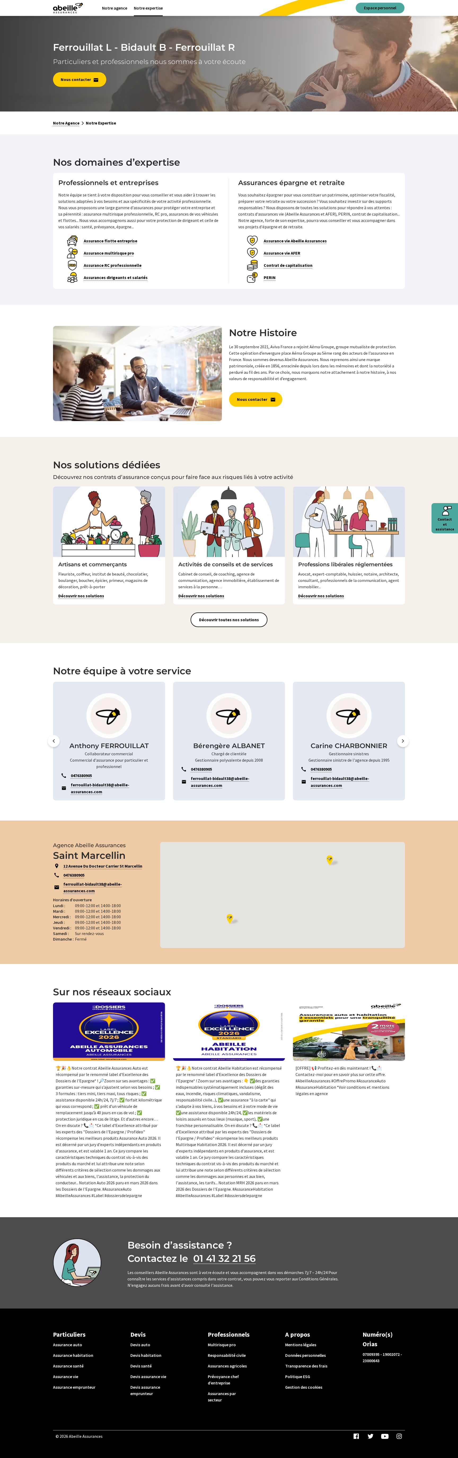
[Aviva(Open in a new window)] (68, 8)
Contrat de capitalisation (288, 265)
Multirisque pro (222, 1344)
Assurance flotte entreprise (110, 240)
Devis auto (140, 1344)
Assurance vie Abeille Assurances (295, 240)
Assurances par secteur (222, 1397)
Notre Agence (66, 123)
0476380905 (74, 875)
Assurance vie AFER (282, 253)
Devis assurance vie (148, 1376)
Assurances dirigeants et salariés (116, 277)
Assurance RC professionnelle (113, 265)
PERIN (270, 277)
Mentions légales (300, 1344)
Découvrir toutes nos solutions (229, 619)
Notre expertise (148, 8)
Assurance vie (65, 1376)
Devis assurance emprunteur (145, 1390)
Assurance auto (67, 1344)
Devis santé (141, 1366)
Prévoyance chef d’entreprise (223, 1380)
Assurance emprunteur (74, 1387)
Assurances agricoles (227, 1366)
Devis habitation (145, 1355)
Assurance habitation (73, 1355)
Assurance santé (68, 1366)
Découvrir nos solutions (81, 595)
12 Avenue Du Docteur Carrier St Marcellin (102, 866)
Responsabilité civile (227, 1355)
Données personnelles (305, 1355)
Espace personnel (380, 7)
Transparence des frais (306, 1366)
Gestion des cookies (303, 1387)
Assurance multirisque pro (109, 253)
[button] (54, 741)
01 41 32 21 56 (224, 1258)
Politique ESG (297, 1376)
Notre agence (114, 8)
